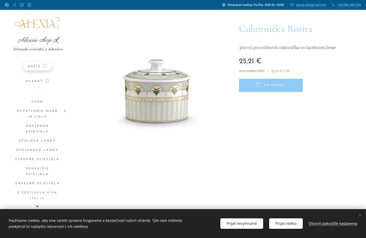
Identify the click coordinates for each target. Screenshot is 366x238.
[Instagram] (22, 5)
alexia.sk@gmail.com (311, 4)
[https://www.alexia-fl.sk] (14, 5)
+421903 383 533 (349, 4)
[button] (37, 81)
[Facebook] (7, 5)
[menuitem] (37, 102)
